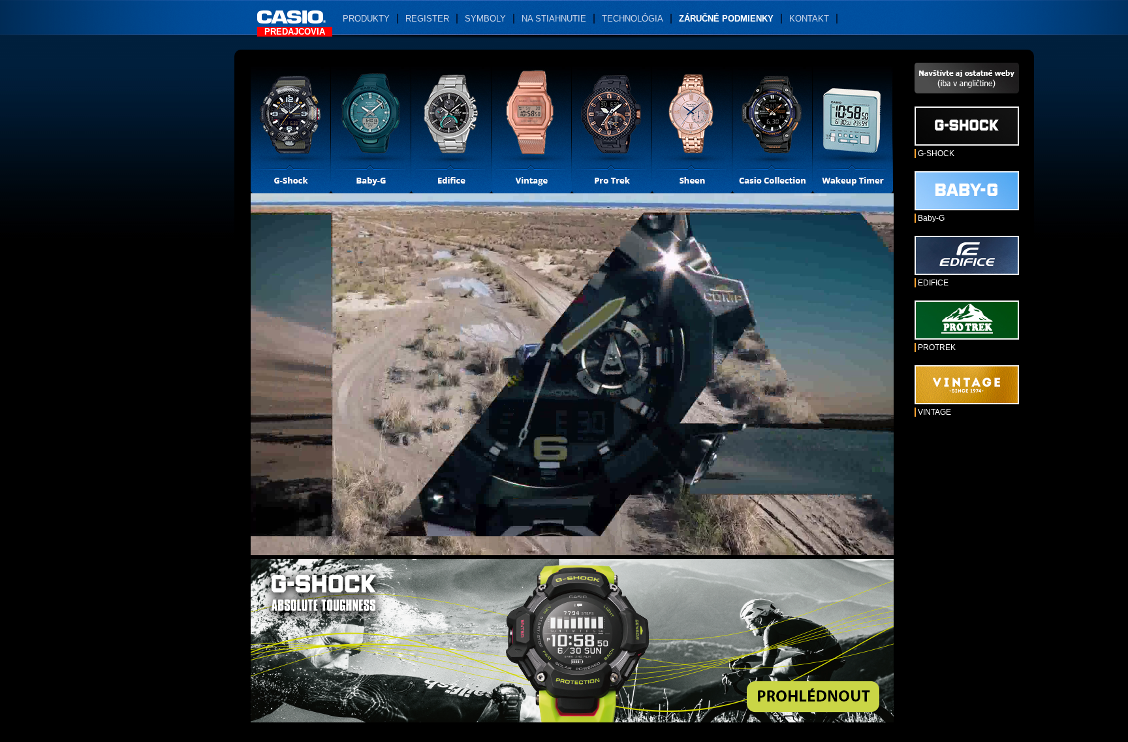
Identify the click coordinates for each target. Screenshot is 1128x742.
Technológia (632, 19)
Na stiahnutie (554, 19)
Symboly (485, 19)
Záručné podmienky (726, 19)
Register (427, 19)
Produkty (366, 19)
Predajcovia (294, 32)
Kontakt (809, 19)
